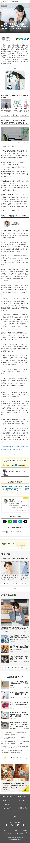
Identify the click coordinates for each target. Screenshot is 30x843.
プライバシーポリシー (21, 832)
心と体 (7, 804)
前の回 (6, 115)
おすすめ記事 (23, 830)
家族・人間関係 (7, 796)
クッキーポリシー (9, 833)
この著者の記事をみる (22, 510)
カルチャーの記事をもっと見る (15, 668)
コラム (11, 532)
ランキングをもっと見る (16, 758)
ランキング (7, 808)
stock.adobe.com (25, 31)
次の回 (24, 115)
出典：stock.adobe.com (23, 142)
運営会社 (16, 833)
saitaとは (15, 812)
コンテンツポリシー (12, 832)
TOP (2, 538)
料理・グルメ (7, 800)
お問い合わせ (5, 830)
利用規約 (5, 832)
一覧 (16, 115)
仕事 (4, 532)
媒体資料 (21, 833)
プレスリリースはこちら (14, 830)
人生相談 (19, 532)
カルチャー (7, 538)
